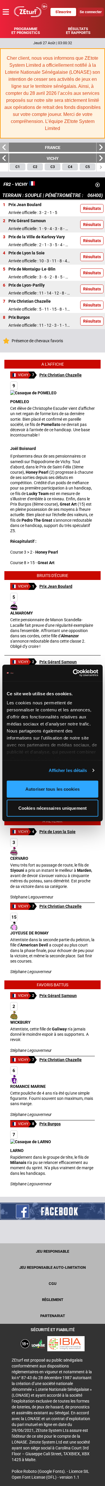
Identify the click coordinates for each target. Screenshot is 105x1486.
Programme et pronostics (25, 31)
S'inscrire (63, 12)
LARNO (17, 1142)
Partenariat (52, 1316)
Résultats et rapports (78, 31)
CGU (53, 1283)
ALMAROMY (21, 605)
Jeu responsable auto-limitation (52, 1267)
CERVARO (19, 850)
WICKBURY (20, 1014)
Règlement (52, 1299)
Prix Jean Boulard (55, 586)
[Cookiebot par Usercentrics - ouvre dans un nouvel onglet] (74, 673)
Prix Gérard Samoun (58, 662)
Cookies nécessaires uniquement (52, 808)
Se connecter (91, 12)
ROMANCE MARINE (28, 1078)
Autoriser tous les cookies (52, 788)
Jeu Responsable (52, 1251)
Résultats (92, 208)
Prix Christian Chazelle (60, 375)
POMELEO (19, 393)
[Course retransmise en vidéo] (97, 185)
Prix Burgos (50, 1124)
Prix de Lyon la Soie (57, 831)
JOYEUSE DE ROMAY (29, 925)
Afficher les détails (68, 770)
